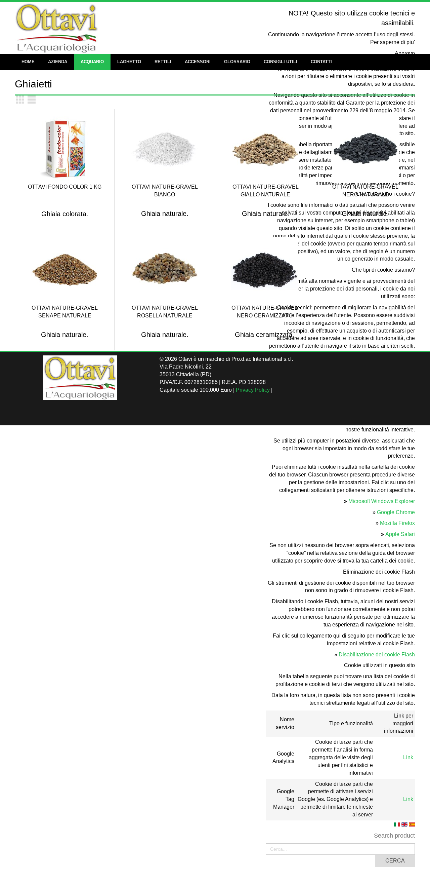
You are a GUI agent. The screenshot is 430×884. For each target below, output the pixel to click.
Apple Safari (400, 534)
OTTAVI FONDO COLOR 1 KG (64, 187)
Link (408, 757)
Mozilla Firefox (397, 523)
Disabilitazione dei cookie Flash (377, 654)
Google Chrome (396, 512)
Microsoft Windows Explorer (381, 501)
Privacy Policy (253, 390)
